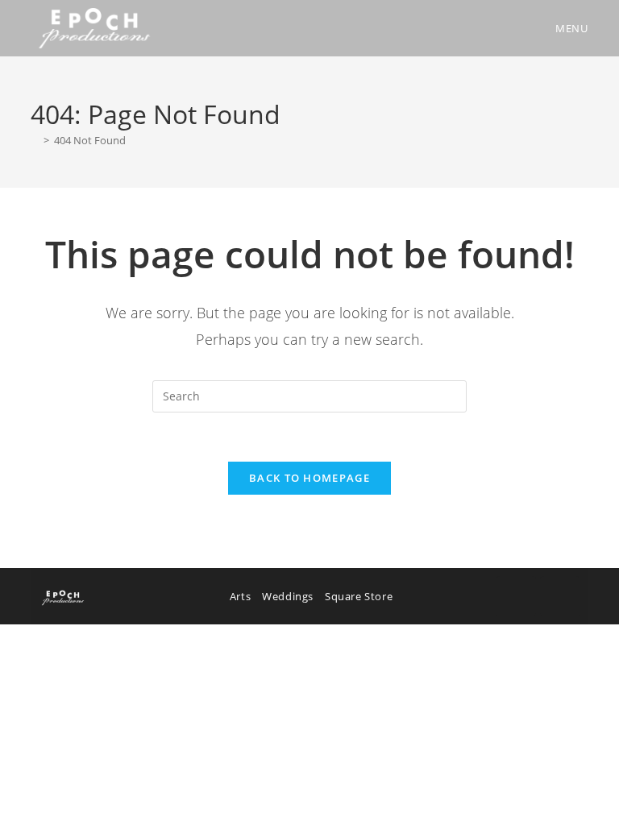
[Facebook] (516, 596)
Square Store (359, 596)
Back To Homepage (309, 478)
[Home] (35, 140)
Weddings (288, 596)
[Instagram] (560, 596)
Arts (240, 596)
